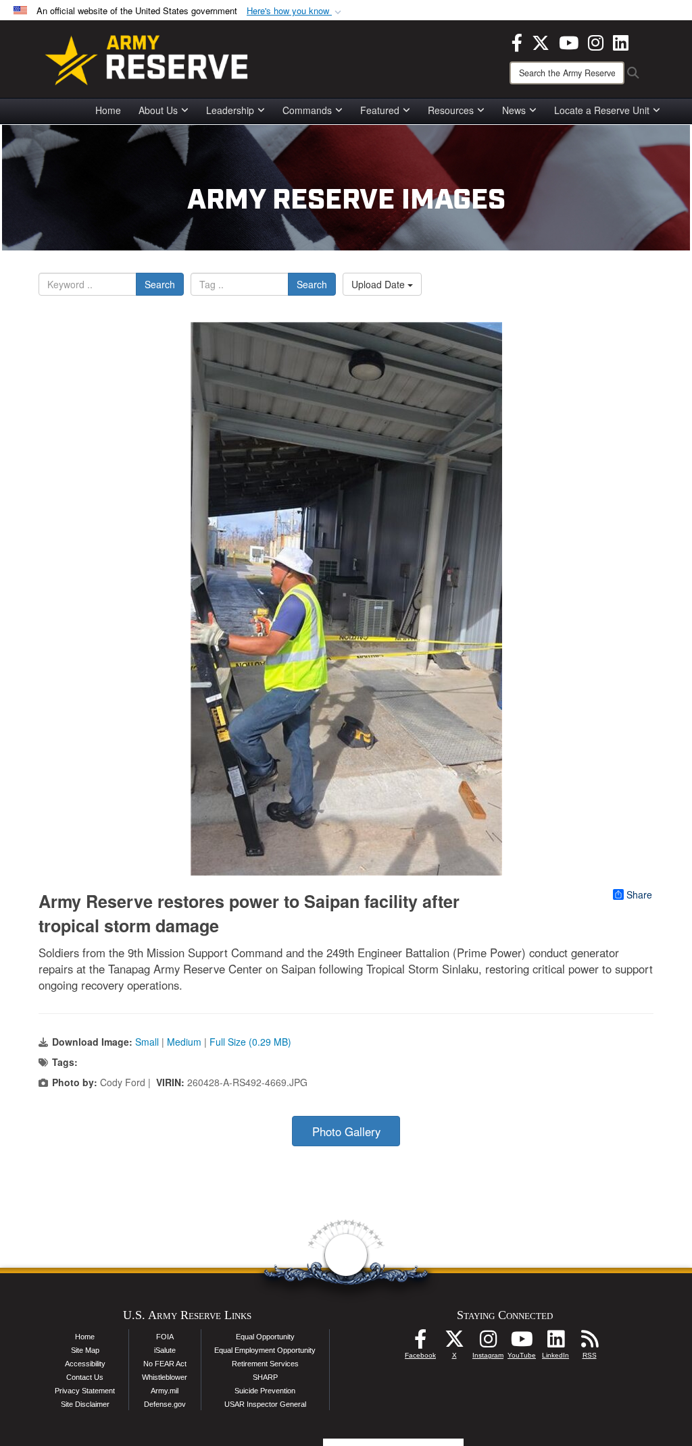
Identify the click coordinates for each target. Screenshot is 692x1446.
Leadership (230, 110)
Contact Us (84, 1377)
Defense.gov (165, 1404)
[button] (295, 11)
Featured (379, 110)
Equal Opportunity (265, 1337)
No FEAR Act (165, 1364)
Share (639, 894)
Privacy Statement (85, 1391)
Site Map (85, 1350)
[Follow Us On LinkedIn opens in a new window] (555, 1342)
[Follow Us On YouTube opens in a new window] (522, 1342)
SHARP (265, 1377)
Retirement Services (265, 1364)
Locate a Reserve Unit (601, 110)
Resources (451, 110)
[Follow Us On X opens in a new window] (454, 1342)
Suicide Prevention (264, 1391)
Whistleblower (164, 1377)
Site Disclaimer (85, 1404)
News (514, 110)
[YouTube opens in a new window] (568, 41)
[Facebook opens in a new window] (517, 41)
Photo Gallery (346, 1131)
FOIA (165, 1337)
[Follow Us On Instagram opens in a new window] (488, 1342)
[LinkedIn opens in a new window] (620, 41)
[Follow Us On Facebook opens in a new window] (420, 1342)
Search (160, 284)
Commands (307, 110)
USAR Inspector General (265, 1404)
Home (108, 110)
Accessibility (85, 1364)
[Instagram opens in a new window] (595, 41)
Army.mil (164, 1391)
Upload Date (379, 284)
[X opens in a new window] (540, 41)
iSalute (165, 1350)
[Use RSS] (589, 1342)
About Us (158, 110)
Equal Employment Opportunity (265, 1350)
